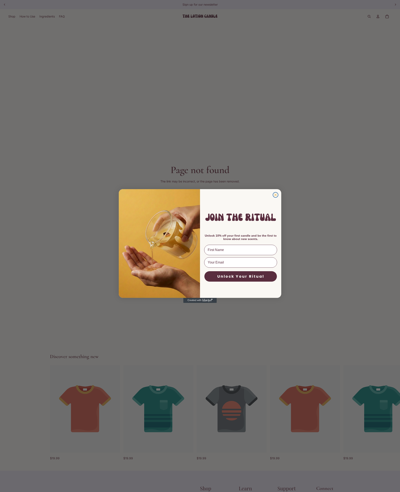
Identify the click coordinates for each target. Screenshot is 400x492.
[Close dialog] (275, 194)
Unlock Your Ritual (240, 276)
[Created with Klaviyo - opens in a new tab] (200, 300)
